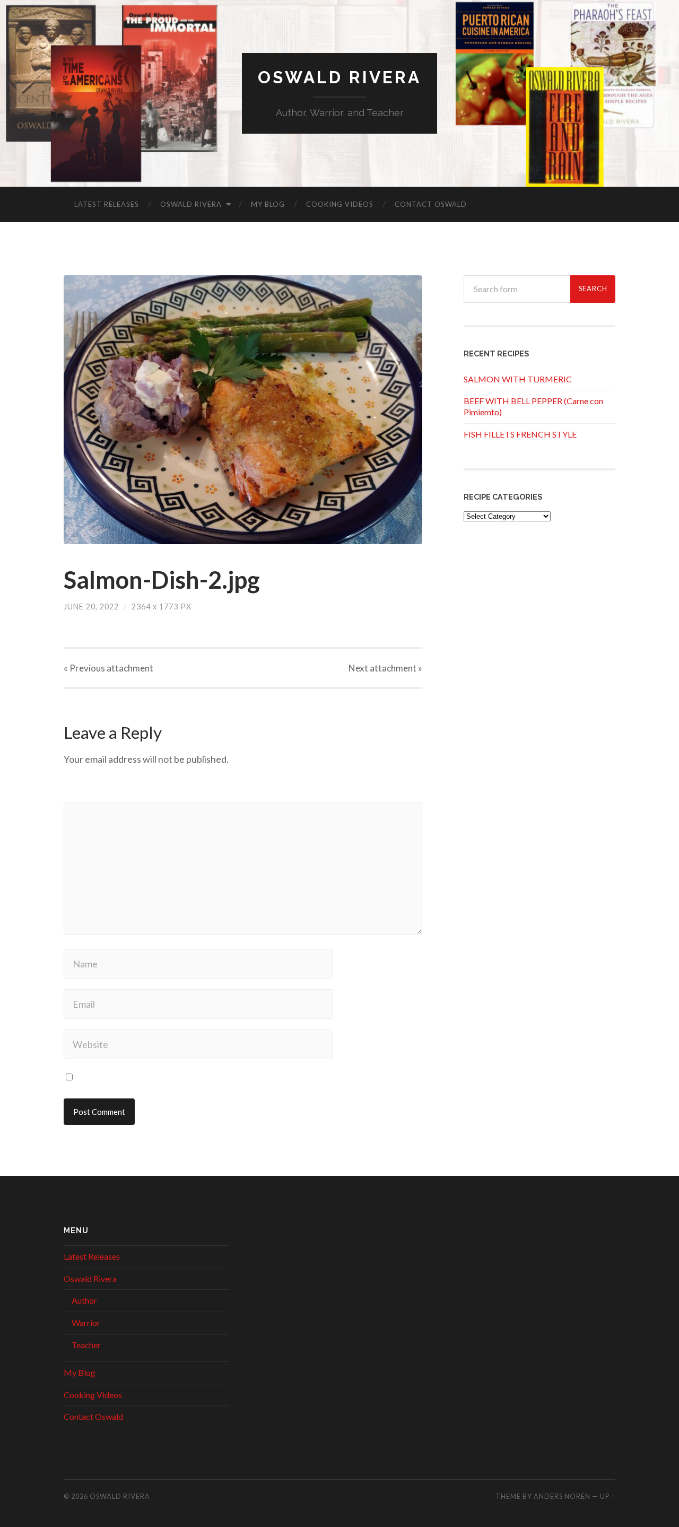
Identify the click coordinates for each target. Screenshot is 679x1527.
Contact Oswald (431, 204)
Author (84, 1300)
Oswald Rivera (339, 77)
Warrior (86, 1322)
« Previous (108, 668)
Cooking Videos (339, 204)
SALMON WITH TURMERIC (518, 379)
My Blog (268, 204)
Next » (385, 668)
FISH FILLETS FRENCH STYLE (520, 434)
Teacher (86, 1345)
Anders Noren (562, 1496)
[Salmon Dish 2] (243, 409)
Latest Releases (106, 204)
